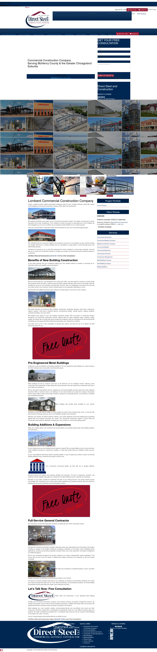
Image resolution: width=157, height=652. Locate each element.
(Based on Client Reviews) (106, 99)
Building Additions (62, 18)
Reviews (83, 18)
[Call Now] (0, 650)
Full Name (101, 46)
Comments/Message (104, 61)
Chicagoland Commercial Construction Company (90, 627)
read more (120, 224)
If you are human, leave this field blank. (110, 78)
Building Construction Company (106, 244)
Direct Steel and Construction (119, 222)
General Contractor (102, 14)
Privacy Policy (87, 639)
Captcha (100, 73)
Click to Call (132, 10)
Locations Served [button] (86, 646)
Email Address (102, 56)
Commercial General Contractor (92, 632)
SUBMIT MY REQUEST (105, 75)
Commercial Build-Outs (103, 250)
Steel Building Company (104, 263)
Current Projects (101, 205)
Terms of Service (88, 641)
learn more (30, 196)
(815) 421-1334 (121, 9)
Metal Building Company (104, 260)
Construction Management (127, 14)
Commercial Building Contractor (106, 240)
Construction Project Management (93, 634)
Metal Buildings (141, 14)
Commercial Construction (64, 14)
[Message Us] (2, 650)
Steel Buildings (74, 18)
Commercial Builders (80, 14)
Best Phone (102, 51)
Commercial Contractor (103, 253)
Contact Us (143, 10)
